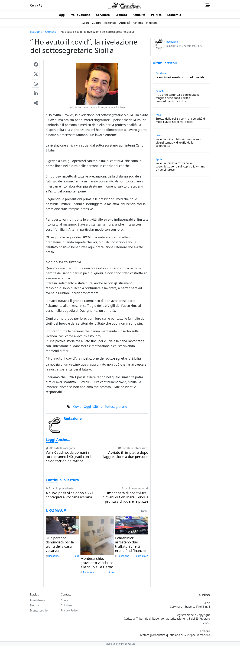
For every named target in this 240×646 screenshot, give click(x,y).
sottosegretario (116, 406)
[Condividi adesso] (35, 103)
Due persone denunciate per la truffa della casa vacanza (60, 544)
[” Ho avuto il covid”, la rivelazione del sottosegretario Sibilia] (36, 64)
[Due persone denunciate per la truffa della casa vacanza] (62, 525)
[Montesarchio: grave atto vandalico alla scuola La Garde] (97, 535)
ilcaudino (36, 32)
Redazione (54, 556)
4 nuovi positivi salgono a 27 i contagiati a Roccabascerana (69, 495)
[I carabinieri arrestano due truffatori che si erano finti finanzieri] (131, 525)
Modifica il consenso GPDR (120, 643)
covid (77, 406)
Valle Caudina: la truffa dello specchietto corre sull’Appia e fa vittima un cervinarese (180, 166)
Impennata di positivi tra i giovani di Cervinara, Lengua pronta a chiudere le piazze (125, 497)
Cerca (34, 5)
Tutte (144, 511)
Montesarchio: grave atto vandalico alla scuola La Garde (96, 562)
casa (76, 556)
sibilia (97, 406)
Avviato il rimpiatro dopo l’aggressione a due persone (125, 454)
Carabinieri (142, 556)
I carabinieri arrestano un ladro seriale (180, 77)
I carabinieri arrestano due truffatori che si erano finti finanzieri (131, 544)
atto (111, 572)
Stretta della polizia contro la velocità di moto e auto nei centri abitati (181, 120)
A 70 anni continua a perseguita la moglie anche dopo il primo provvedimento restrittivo (178, 98)
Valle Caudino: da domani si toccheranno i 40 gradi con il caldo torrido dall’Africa (69, 456)
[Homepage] (124, 5)
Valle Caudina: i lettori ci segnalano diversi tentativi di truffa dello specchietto (178, 142)
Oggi (87, 406)
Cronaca (50, 32)
